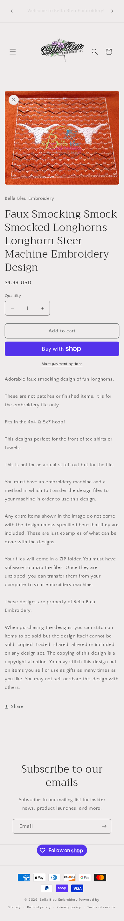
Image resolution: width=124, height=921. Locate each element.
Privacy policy (69, 907)
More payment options (62, 364)
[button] (13, 52)
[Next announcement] (112, 11)
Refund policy (39, 907)
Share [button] (17, 706)
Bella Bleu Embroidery (59, 900)
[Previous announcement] (12, 11)
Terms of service (101, 907)
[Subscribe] (104, 826)
